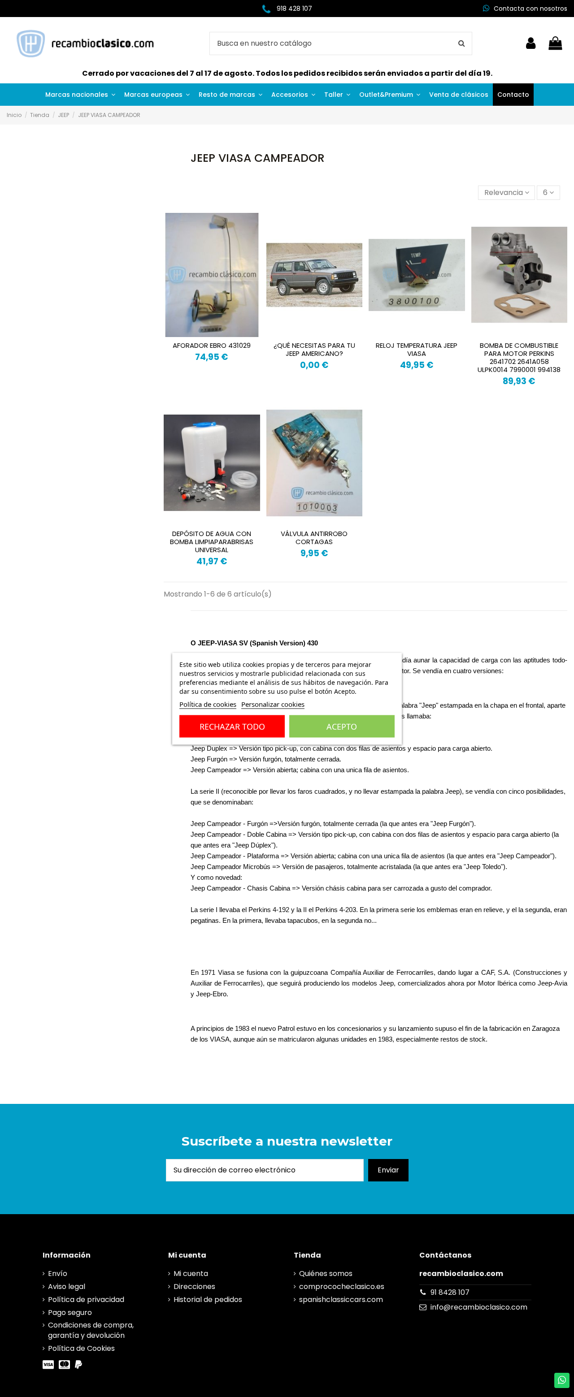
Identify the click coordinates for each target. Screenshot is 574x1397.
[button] (80, 94)
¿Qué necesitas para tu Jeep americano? (314, 349)
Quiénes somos (325, 1274)
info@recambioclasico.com (478, 1307)
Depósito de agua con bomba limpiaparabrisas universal (211, 541)
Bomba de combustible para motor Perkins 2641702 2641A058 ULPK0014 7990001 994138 (519, 357)
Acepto (341, 726)
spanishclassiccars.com (341, 1300)
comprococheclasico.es (341, 1287)
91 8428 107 (450, 1292)
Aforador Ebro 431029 (212, 345)
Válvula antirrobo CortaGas (314, 537)
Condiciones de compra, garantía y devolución (91, 1330)
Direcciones (194, 1287)
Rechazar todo (232, 726)
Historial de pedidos (208, 1300)
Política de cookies (207, 703)
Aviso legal (66, 1287)
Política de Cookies (81, 1349)
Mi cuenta (191, 1274)
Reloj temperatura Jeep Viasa (416, 349)
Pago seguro (70, 1313)
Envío (57, 1274)
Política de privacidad (86, 1300)
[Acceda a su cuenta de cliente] (530, 43)
